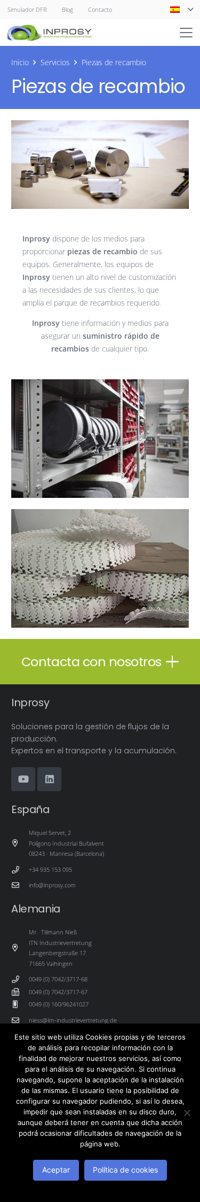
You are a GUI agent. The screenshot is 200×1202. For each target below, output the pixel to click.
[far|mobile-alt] (20, 1004)
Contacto (100, 9)
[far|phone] (20, 869)
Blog (67, 9)
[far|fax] (20, 992)
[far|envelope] (20, 885)
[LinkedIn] (49, 779)
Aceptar (56, 1169)
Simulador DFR (27, 9)
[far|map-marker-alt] (20, 843)
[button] (181, 9)
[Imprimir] (49, 33)
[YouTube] (23, 779)
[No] (186, 1112)
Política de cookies (125, 1169)
